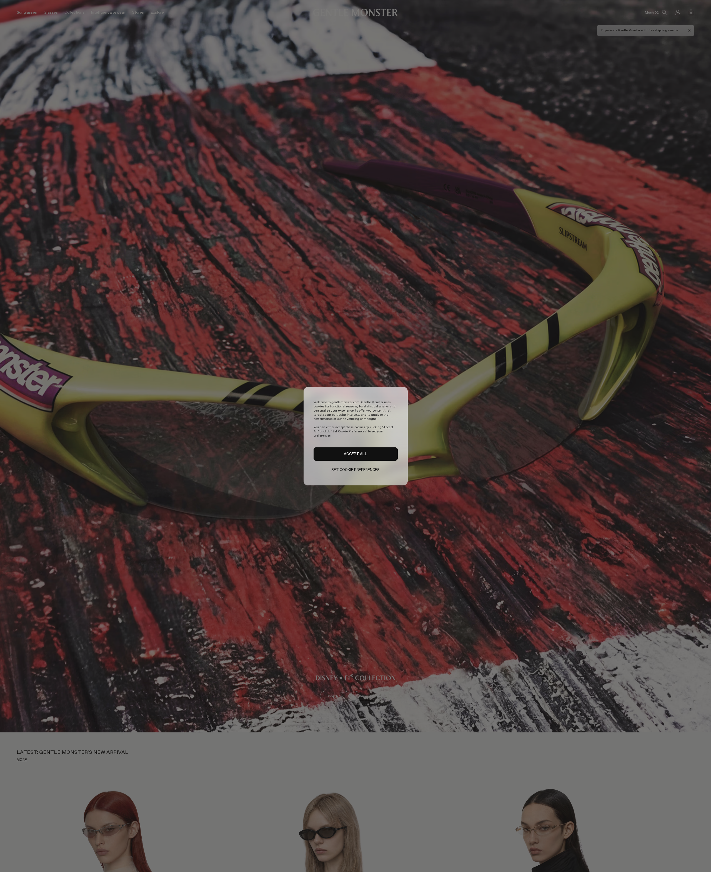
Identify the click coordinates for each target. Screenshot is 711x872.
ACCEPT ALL (355, 453)
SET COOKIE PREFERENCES (355, 469)
